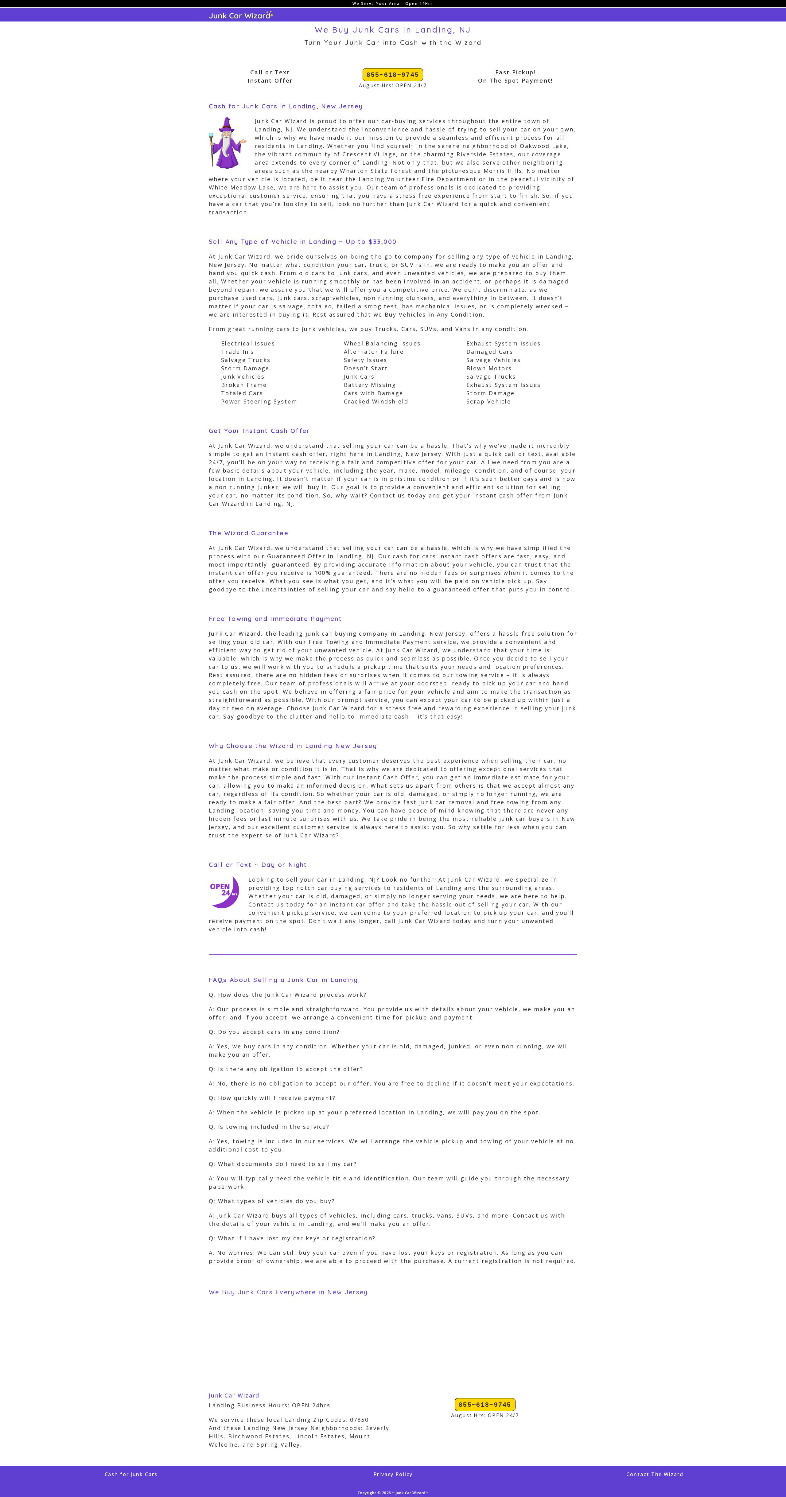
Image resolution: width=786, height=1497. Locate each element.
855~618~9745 (393, 74)
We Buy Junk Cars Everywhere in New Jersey (288, 1292)
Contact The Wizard (654, 1474)
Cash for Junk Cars (131, 1474)
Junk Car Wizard (234, 1395)
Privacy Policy (393, 1474)
